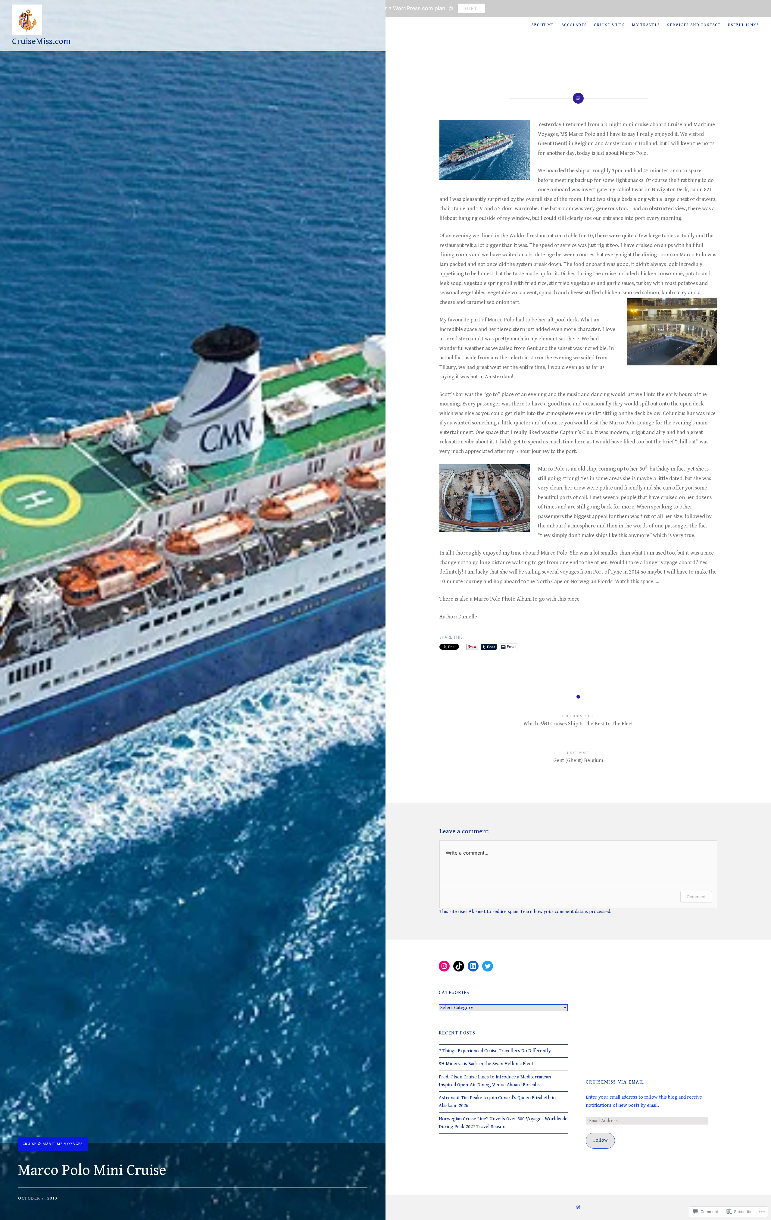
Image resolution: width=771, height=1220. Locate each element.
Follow (600, 1140)
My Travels (646, 25)
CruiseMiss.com (41, 41)
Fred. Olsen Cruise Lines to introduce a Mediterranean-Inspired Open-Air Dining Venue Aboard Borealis (496, 1081)
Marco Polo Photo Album (503, 599)
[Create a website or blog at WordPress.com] (578, 1207)
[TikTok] (458, 966)
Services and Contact (693, 25)
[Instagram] (444, 966)
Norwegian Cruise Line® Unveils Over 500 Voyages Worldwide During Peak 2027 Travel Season (503, 1123)
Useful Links (743, 25)
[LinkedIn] (473, 966)
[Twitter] (487, 966)
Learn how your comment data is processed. (566, 912)
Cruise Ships (609, 25)
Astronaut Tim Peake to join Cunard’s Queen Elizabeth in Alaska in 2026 (497, 1102)
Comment (696, 896)
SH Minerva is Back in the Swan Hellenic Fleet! (487, 1064)
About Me (542, 25)
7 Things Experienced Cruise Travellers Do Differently (495, 1051)
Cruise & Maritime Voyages (53, 1144)
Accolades (574, 25)
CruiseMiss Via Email (615, 1082)
